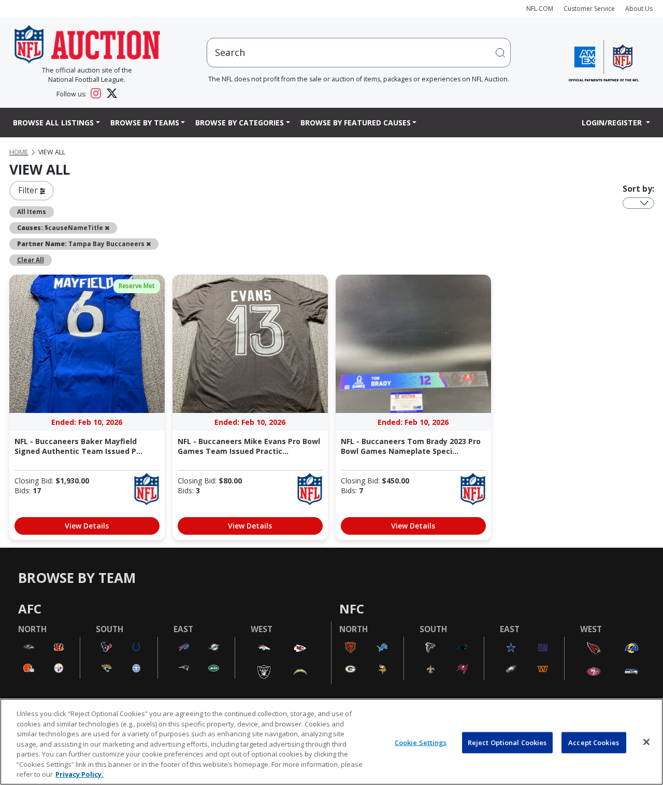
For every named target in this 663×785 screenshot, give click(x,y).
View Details (87, 526)
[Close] (646, 742)
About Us (639, 8)
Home (18, 152)
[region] (331, 741)
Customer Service (589, 8)
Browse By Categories (239, 122)
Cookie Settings (421, 742)
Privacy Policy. (79, 774)
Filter (29, 190)
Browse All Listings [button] (53, 122)
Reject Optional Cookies (507, 742)
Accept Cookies (593, 742)
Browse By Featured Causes (355, 122)
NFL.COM (539, 8)
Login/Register (613, 122)
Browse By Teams (144, 122)
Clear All (30, 259)
